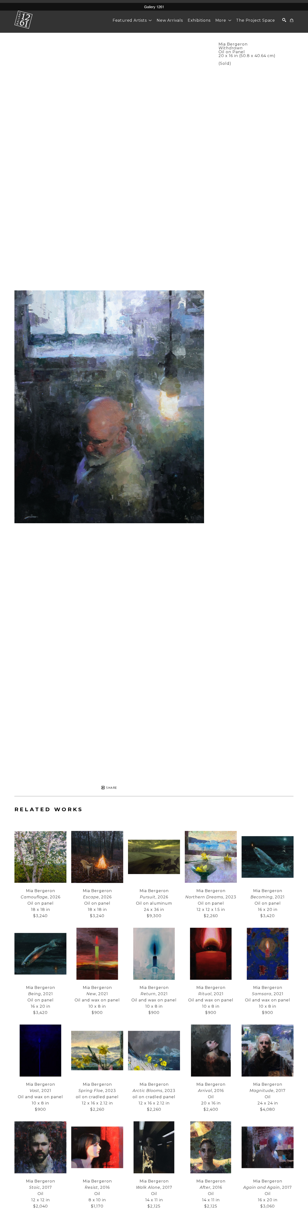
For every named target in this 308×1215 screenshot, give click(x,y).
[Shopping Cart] (292, 20)
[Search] (284, 20)
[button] (132, 20)
